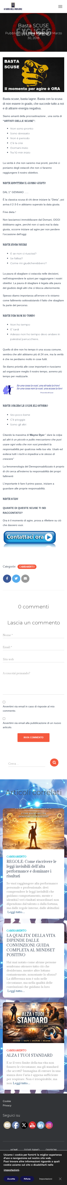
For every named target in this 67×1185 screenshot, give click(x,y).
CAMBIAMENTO (27, 566)
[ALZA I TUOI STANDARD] (33, 1022)
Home (14, 1149)
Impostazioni (45, 1178)
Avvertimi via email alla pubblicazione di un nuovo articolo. (32, 725)
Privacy (7, 1105)
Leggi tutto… (16, 912)
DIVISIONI (51, 1149)
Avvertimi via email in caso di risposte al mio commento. (29, 708)
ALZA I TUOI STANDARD (29, 1055)
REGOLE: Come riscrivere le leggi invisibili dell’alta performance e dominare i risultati (31, 868)
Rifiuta (27, 1178)
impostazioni (11, 1170)
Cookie (7, 1101)
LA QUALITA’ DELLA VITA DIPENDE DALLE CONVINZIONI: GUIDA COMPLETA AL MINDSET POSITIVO (31, 945)
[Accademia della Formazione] (14, 6)
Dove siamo (31, 1149)
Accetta (11, 1178)
